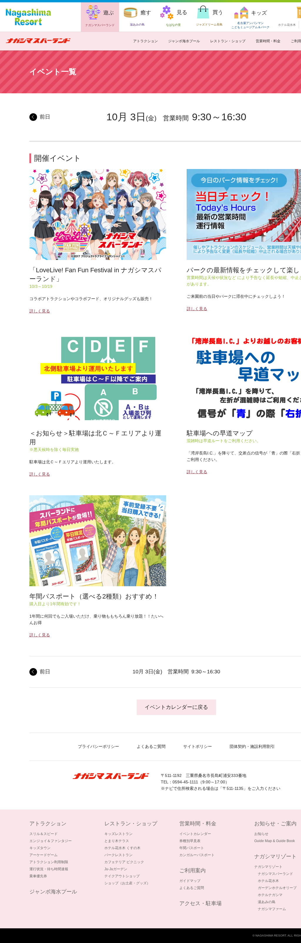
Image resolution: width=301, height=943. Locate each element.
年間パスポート (191, 848)
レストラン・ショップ (227, 41)
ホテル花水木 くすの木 (122, 848)
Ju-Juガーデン (115, 869)
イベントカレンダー (195, 834)
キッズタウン (40, 848)
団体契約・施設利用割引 (252, 746)
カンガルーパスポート (197, 855)
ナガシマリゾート (268, 867)
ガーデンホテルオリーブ (277, 888)
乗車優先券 (38, 876)
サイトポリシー (197, 746)
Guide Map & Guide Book (274, 841)
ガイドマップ (189, 881)
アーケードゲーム (43, 855)
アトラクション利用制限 (48, 862)
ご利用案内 (192, 870)
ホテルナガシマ (270, 895)
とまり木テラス (116, 841)
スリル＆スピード (43, 834)
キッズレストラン (118, 834)
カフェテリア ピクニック (124, 862)
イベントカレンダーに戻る (176, 707)
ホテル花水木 (287, 24)
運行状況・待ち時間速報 (48, 869)
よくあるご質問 (151, 746)
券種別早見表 (189, 841)
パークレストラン (118, 855)
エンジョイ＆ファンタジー (50, 841)
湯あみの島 (266, 902)
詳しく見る (39, 311)
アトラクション (145, 41)
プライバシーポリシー (98, 746)
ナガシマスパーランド (275, 874)
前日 (45, 117)
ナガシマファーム (272, 909)
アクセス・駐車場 (200, 903)
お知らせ (261, 834)
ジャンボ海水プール (184, 41)
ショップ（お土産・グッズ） (127, 883)
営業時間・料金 (268, 41)
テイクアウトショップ (122, 876)
